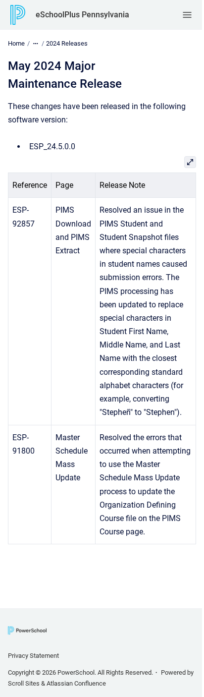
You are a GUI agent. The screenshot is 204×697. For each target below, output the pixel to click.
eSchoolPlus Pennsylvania (82, 14)
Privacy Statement (33, 655)
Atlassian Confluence (76, 683)
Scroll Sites (24, 683)
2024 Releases (67, 43)
